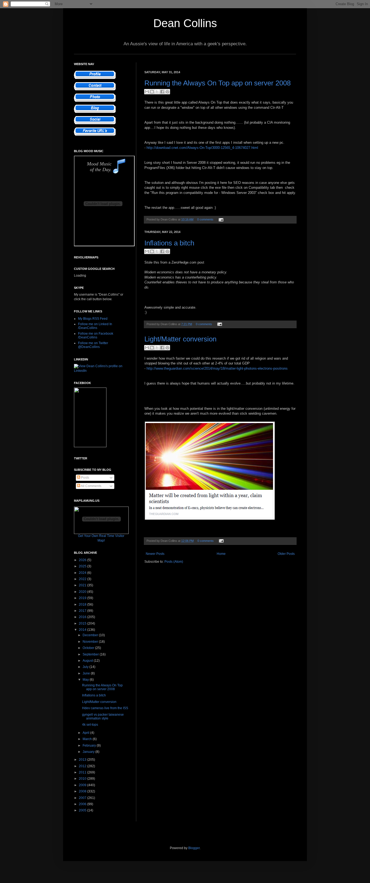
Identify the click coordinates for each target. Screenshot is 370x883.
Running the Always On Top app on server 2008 (217, 83)
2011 (83, 772)
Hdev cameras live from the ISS (105, 708)
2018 (83, 604)
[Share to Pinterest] (167, 91)
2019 (83, 598)
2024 (83, 573)
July (86, 667)
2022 (83, 579)
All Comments (90, 486)
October (89, 648)
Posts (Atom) (173, 562)
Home (221, 554)
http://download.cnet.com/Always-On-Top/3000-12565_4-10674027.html (202, 148)
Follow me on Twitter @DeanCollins (93, 345)
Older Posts (286, 554)
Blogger (194, 848)
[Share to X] (157, 91)
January (89, 752)
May (86, 680)
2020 (83, 592)
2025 (83, 566)
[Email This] (147, 91)
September (91, 654)
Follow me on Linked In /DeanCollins (95, 326)
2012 (83, 766)
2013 (83, 760)
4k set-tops (90, 725)
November (91, 642)
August (88, 661)
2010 (83, 778)
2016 (83, 617)
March (88, 739)
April (86, 733)
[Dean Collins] (90, 446)
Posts (84, 477)
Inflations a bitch (169, 243)
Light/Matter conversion (180, 339)
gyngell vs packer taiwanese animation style (103, 716)
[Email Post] (220, 219)
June (87, 673)
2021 (83, 585)
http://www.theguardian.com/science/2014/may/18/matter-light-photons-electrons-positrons (217, 368)
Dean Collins (185, 23)
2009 (83, 785)
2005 (83, 810)
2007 (83, 798)
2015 (83, 623)
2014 (83, 630)
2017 (83, 611)
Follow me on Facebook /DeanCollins (95, 335)
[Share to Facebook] (162, 91)
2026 (83, 560)
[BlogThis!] (152, 91)
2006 (83, 804)
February (90, 745)
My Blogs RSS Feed (93, 319)
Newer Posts (155, 554)
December (91, 635)
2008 (83, 791)
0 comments (205, 219)
